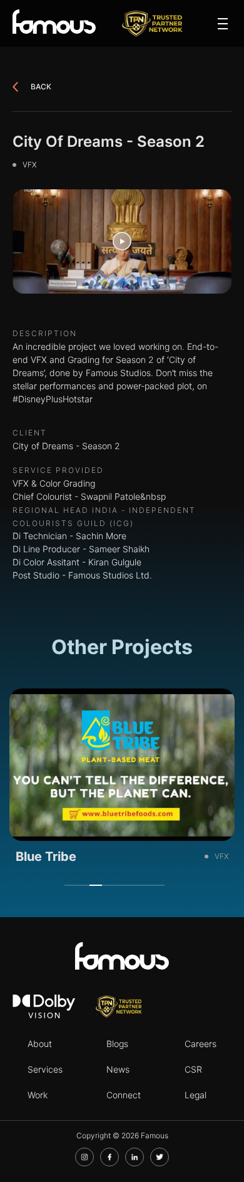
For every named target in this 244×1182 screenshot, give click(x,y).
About (40, 1043)
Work (38, 1095)
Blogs (117, 1043)
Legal (195, 1095)
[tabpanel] (122, 780)
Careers (200, 1043)
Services (45, 1069)
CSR (193, 1069)
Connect (123, 1095)
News (118, 1069)
